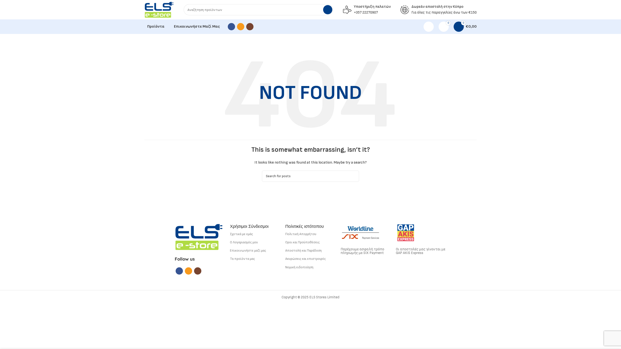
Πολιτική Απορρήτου (300, 234)
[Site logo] (159, 9)
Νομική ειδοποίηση (299, 267)
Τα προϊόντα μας (242, 259)
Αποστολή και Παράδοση (303, 250)
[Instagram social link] (249, 26)
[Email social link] (240, 26)
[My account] (428, 27)
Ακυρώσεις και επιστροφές (305, 259)
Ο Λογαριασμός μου (244, 242)
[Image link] (199, 236)
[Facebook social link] (231, 26)
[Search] (327, 9)
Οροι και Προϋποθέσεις (302, 242)
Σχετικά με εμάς (241, 234)
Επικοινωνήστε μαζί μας (248, 250)
